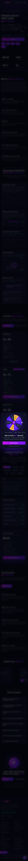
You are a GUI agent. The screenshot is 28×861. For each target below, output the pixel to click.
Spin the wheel (14, 443)
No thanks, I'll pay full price (14, 446)
